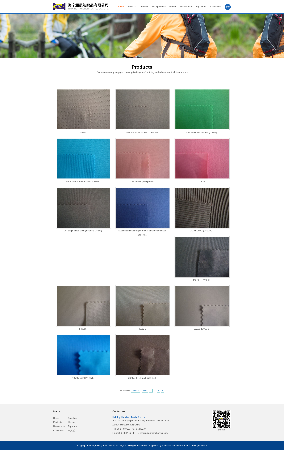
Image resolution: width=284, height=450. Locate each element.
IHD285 (83, 329)
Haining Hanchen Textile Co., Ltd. (129, 417)
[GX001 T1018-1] (202, 325)
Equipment (201, 6)
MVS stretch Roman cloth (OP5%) (83, 181)
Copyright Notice (199, 445)
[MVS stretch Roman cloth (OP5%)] (83, 177)
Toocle (187, 445)
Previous (135, 391)
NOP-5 (82, 132)
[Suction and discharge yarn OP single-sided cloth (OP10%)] (143, 227)
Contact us (215, 6)
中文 (228, 7)
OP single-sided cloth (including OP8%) (83, 230)
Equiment (72, 426)
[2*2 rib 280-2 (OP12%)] (202, 227)
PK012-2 (142, 329)
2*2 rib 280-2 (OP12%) (201, 230)
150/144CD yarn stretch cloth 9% (142, 132)
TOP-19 (201, 181)
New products (159, 6)
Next (145, 391)
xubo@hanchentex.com (156, 433)
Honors (172, 6)
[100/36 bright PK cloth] (83, 374)
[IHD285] (83, 325)
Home (121, 6)
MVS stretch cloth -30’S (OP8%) (201, 132)
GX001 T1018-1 (201, 329)
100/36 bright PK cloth (82, 378)
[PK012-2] (143, 325)
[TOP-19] (202, 177)
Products (144, 6)
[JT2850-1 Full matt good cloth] (143, 374)
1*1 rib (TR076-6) (201, 279)
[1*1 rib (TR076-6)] (202, 276)
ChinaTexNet (168, 445)
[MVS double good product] (143, 177)
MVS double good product (142, 181)
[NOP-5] (83, 128)
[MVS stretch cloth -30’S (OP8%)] (202, 128)
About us (132, 6)
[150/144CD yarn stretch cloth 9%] (143, 128)
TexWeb (179, 445)
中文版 (71, 430)
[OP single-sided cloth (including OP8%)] (83, 227)
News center (186, 6)
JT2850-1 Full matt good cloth (142, 378)
